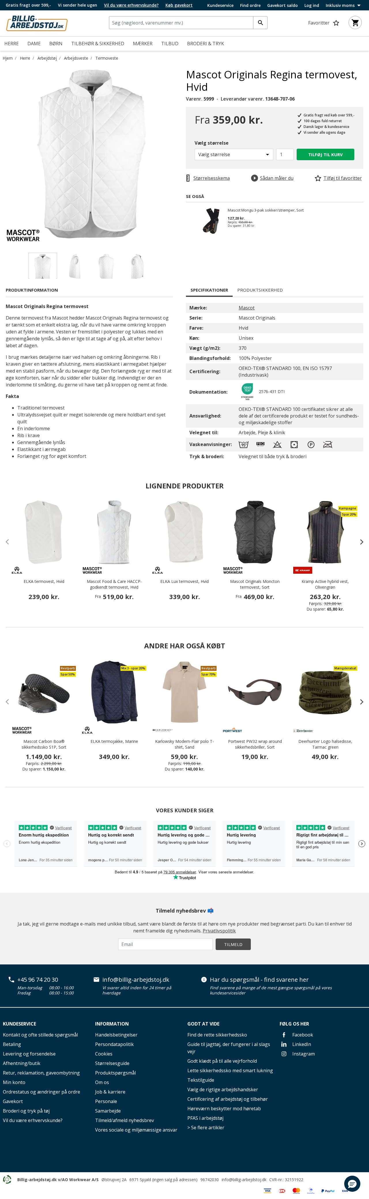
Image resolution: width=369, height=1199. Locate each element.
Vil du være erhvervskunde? (33, 1120)
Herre (25, 58)
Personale (106, 1101)
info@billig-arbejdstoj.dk (135, 979)
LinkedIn (301, 1044)
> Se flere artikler (205, 1127)
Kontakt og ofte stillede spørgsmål (40, 1035)
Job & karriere (110, 1092)
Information (112, 1024)
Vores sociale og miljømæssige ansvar (136, 1130)
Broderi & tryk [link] (205, 43)
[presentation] (359, 541)
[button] (352, 1184)
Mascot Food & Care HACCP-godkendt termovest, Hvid (114, 584)
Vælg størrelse (212, 143)
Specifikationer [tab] (209, 290)
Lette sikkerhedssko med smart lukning (230, 1070)
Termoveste (106, 58)
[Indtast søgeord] (260, 22)
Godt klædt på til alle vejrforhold (222, 1061)
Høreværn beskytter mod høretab (224, 1108)
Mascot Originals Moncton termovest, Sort (255, 584)
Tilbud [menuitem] (169, 43)
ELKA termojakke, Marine (114, 741)
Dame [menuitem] (34, 43)
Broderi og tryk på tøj (26, 1111)
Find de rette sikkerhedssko (217, 1035)
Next (181, 155)
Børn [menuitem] (56, 43)
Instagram (303, 1054)
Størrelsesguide (112, 1063)
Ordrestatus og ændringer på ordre (41, 1092)
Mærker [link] (143, 43)
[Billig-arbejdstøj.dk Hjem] (37, 23)
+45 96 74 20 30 (37, 979)
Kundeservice (220, 5)
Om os (102, 1082)
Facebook (302, 1035)
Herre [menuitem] (11, 43)
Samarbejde (108, 1111)
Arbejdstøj (47, 58)
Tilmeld (233, 944)
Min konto (14, 1082)
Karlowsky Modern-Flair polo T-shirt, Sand (184, 744)
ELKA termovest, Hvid (44, 581)
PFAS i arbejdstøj (205, 1118)
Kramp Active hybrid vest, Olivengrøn (325, 584)
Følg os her (294, 1024)
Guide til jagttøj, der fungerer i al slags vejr (228, 1048)
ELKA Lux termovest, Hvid (184, 581)
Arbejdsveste (76, 58)
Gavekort (13, 1101)
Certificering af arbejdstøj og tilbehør (227, 1099)
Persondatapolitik (114, 1044)
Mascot (247, 308)
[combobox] (188, 22)
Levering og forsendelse (29, 1054)
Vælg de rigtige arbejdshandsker (222, 1089)
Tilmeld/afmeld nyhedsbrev (124, 1120)
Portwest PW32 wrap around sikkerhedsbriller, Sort (255, 744)
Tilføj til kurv (325, 154)
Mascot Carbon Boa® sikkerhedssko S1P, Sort (44, 744)
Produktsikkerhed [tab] (260, 290)
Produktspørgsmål (115, 1073)
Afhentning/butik (21, 1063)
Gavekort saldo (282, 5)
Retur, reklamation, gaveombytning (41, 1073)
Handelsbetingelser (116, 1035)
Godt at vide (203, 1024)
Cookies (103, 1054)
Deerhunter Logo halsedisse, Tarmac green (325, 744)
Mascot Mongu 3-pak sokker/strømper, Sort (266, 210)
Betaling (12, 1044)
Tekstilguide (200, 1080)
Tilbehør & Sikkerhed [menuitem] (97, 43)
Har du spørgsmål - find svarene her (259, 979)
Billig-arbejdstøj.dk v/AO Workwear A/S (58, 1179)
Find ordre (250, 5)
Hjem (8, 58)
